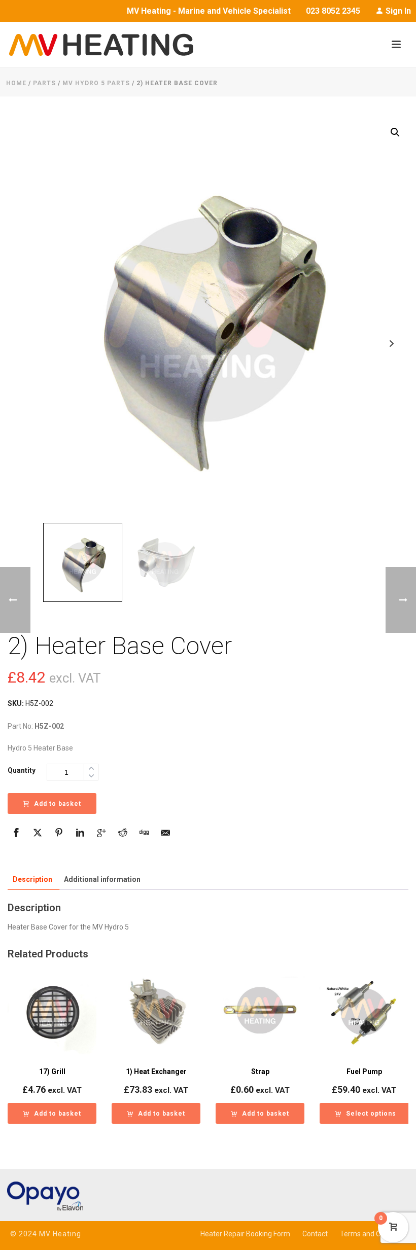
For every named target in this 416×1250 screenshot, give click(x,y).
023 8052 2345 (333, 11)
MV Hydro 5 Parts (96, 83)
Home (16, 83)
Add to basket (57, 803)
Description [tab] (32, 879)
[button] (395, 132)
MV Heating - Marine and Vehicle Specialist (209, 11)
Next (391, 343)
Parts (44, 83)
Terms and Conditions (375, 1234)
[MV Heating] (96, 44)
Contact (315, 1234)
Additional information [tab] (102, 879)
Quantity (22, 770)
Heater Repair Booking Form (245, 1234)
